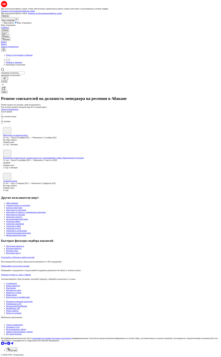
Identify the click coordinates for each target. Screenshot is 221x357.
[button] (4, 42)
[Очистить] (4, 78)
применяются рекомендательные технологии (51, 338)
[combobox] (13, 73)
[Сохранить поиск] (3, 89)
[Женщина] (7, 130)
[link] (5, 36)
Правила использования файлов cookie (45, 13)
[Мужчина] (7, 176)
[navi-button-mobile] (3, 50)
